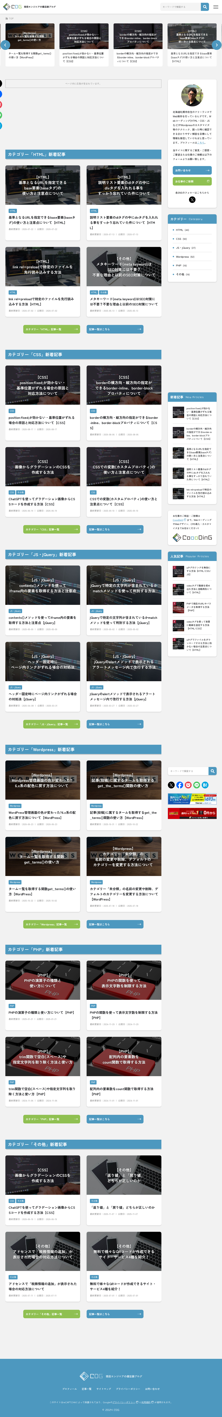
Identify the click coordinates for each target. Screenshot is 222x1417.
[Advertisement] (102, 119)
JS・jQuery (186, 247)
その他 (183, 274)
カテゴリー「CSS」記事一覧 (42, 529)
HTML (182, 230)
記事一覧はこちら (99, 329)
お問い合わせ (183, 170)
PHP (181, 265)
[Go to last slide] (5, 45)
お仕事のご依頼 (184, 181)
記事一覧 (86, 1389)
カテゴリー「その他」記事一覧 (44, 1314)
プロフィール (69, 1389)
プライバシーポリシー (128, 1389)
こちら (200, 142)
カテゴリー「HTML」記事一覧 (43, 329)
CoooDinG (178, 520)
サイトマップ (103, 1389)
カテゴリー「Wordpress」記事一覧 (46, 924)
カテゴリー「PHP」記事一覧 (42, 1119)
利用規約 (145, 1402)
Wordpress (185, 256)
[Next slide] (217, 45)
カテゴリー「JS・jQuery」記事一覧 (47, 724)
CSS (181, 239)
